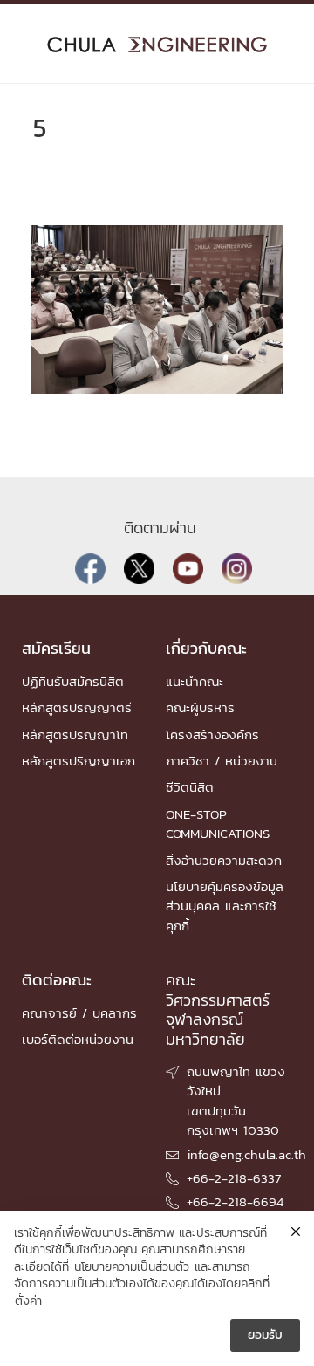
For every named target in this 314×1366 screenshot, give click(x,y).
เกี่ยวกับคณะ (206, 648)
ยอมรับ (265, 1335)
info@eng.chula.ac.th (246, 1154)
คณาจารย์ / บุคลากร (79, 1013)
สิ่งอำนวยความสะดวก (224, 860)
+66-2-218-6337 (234, 1178)
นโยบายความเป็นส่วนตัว (131, 1267)
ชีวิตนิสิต (190, 787)
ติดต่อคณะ (57, 980)
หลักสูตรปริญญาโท (75, 734)
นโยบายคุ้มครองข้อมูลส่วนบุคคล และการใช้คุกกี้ (224, 906)
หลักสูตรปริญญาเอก (78, 761)
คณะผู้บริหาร (200, 707)
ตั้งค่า (28, 1301)
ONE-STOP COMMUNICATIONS (218, 823)
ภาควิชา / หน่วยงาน (221, 761)
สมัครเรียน (56, 648)
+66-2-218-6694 (235, 1201)
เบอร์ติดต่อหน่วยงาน (77, 1039)
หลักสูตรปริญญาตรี (77, 707)
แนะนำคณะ (194, 681)
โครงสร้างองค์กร (212, 734)
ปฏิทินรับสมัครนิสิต (73, 681)
